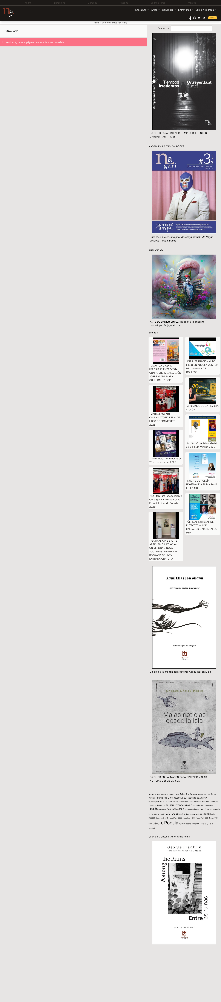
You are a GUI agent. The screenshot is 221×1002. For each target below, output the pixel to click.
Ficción (153, 809)
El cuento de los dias (157, 805)
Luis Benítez (190, 814)
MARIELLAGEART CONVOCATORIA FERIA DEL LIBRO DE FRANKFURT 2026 (165, 419)
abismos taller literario (166, 794)
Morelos (212, 814)
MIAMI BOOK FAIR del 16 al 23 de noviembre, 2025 (165, 460)
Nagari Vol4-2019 (189, 818)
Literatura (140, 9)
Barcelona (162, 798)
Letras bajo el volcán (157, 814)
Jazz (181, 809)
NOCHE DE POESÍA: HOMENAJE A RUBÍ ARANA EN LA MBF (201, 484)
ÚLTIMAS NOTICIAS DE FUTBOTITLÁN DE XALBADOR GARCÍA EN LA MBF (201, 527)
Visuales (203, 824)
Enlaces (194, 805)
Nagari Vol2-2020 (175, 818)
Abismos (152, 794)
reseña (188, 824)
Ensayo (201, 805)
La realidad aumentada (210, 809)
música (152, 818)
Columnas (167, 9)
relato (182, 823)
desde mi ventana (210, 801)
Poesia (171, 822)
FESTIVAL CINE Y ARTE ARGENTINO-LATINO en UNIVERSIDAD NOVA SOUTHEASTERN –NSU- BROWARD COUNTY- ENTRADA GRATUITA (163, 549)
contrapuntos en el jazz (160, 801)
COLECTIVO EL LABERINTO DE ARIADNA (190, 798)
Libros (170, 813)
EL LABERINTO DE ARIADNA (178, 805)
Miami (206, 814)
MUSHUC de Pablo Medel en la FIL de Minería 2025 (201, 445)
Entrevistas (184, 9)
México (199, 814)
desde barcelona (195, 802)
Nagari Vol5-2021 (202, 818)
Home (96, 22)
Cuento (175, 802)
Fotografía (162, 809)
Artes (154, 9)
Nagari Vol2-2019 (162, 818)
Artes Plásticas (204, 794)
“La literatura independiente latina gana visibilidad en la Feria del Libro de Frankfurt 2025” (165, 501)
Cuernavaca (183, 802)
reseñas (195, 823)
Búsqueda (163, 28)
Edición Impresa (205, 9)
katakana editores (192, 809)
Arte (177, 794)
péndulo (158, 823)
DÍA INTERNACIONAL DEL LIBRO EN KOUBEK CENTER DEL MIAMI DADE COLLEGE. (202, 367)
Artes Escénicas (188, 794)
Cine (170, 797)
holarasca (172, 809)
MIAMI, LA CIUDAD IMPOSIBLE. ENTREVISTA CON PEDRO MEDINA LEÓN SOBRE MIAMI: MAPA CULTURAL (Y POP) (165, 373)
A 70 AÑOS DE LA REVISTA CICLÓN (202, 407)
